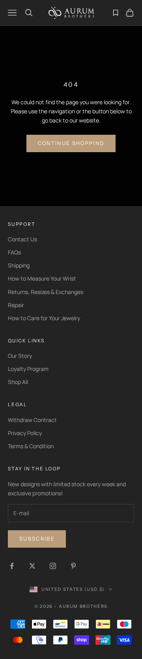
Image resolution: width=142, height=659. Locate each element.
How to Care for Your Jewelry (44, 318)
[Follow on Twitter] (32, 566)
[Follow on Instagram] (53, 566)
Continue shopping (71, 143)
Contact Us (22, 239)
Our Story (20, 355)
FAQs (14, 252)
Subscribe (36, 538)
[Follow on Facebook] (12, 566)
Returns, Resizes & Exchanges (45, 292)
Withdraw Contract (32, 420)
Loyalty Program (28, 368)
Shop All (18, 382)
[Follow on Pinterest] (73, 566)
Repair (16, 305)
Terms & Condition (31, 446)
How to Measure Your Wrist (42, 278)
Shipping (19, 265)
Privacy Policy (25, 433)
